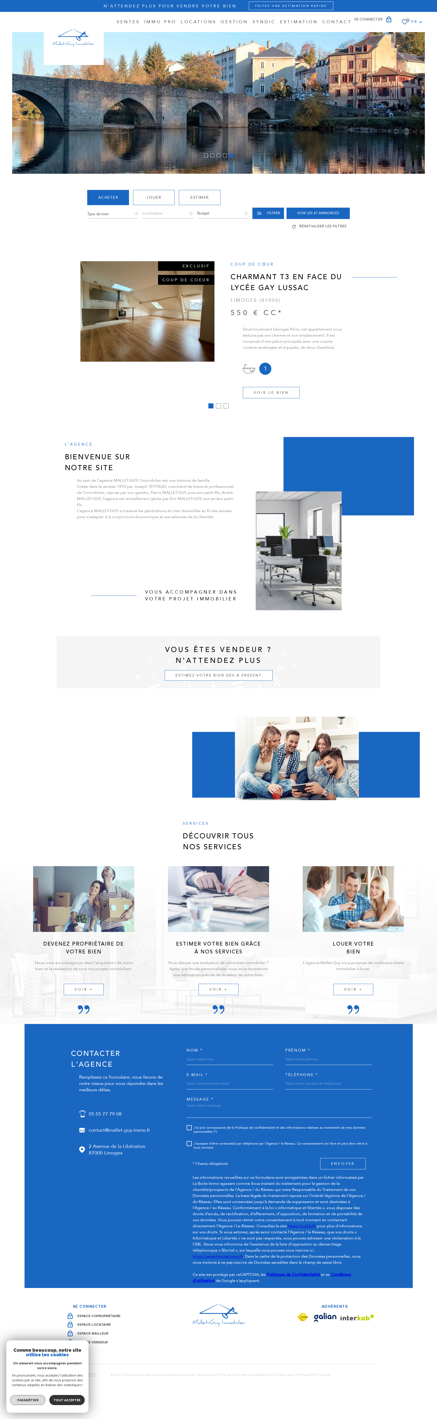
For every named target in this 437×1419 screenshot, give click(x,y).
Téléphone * (301, 1097)
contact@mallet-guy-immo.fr (119, 1152)
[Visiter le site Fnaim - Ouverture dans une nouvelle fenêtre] (302, 1339)
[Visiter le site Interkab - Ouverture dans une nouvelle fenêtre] (357, 1339)
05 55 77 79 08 (105, 1135)
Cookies (325, 1396)
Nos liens (286, 1396)
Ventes (128, 22)
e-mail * (197, 1097)
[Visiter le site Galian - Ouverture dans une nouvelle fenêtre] (325, 1339)
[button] (206, 155)
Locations (198, 22)
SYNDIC (264, 22)
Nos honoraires (207, 1396)
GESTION (234, 22)
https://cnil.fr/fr (302, 1248)
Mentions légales (253, 1396)
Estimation (299, 22)
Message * (200, 1121)
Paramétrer (28, 1400)
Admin (272, 1396)
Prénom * (297, 1072)
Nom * (195, 1072)
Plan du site (229, 1396)
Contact (337, 22)
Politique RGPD (306, 1396)
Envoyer (343, 1185)
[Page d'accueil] (74, 38)
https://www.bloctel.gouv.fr (218, 1278)
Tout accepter (67, 1400)
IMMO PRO (160, 22)
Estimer (199, 197)
